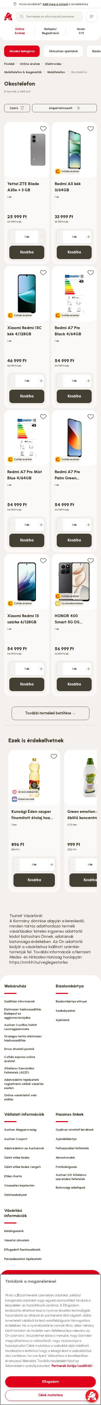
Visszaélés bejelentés (19, 1185)
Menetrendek (65, 1157)
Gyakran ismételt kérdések (74, 1129)
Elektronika (53, 64)
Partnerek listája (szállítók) (72, 1366)
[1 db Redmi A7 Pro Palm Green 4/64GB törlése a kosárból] (60, 524)
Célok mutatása (50, 1395)
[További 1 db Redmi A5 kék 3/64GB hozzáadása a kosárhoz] (88, 236)
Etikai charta (13, 1176)
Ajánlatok (62, 1020)
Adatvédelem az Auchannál (24, 1148)
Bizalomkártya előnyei (71, 1001)
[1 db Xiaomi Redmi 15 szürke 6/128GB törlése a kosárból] (12, 668)
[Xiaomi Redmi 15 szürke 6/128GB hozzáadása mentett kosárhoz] (43, 560)
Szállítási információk (19, 1001)
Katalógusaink (14, 1231)
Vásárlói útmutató (16, 1240)
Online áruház (30, 64)
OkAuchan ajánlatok (63, 51)
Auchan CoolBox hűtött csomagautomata (20, 1027)
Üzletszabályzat (15, 1195)
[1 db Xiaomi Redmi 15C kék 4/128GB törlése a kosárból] (12, 380)
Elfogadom (50, 1382)
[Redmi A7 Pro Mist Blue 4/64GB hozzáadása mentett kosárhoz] (43, 416)
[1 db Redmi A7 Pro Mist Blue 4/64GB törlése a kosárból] (12, 524)
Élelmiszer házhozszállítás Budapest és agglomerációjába (22, 1013)
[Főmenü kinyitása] (91, 16)
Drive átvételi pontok (19, 1049)
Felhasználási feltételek (72, 1148)
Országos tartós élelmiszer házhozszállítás (23, 1038)
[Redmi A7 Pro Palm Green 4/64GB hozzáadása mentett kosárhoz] (91, 416)
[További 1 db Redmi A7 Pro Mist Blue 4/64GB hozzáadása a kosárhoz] (41, 524)
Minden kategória (21, 51)
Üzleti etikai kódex (17, 1157)
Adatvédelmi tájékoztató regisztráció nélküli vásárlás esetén (24, 1084)
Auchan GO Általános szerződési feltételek (71, 1177)
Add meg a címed (55, 4)
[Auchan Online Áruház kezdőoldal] (8, 16)
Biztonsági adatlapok (70, 1187)
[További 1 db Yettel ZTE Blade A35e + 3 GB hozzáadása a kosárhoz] (41, 236)
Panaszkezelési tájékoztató (23, 1259)
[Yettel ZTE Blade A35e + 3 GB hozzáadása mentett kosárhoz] (43, 128)
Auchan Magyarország (20, 1129)
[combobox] (49, 16)
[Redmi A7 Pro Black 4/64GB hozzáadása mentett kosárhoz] (91, 272)
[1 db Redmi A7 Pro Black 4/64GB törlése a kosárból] (60, 380)
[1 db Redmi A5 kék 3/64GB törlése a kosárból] (60, 236)
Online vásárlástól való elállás (20, 1097)
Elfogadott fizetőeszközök (22, 1249)
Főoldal (9, 64)
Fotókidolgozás (66, 1167)
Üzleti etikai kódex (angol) (22, 1167)
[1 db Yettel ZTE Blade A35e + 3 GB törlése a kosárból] (12, 236)
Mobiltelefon (56, 72)
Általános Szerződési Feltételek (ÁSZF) (19, 1070)
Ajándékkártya (66, 1139)
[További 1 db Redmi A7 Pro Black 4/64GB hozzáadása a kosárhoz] (88, 380)
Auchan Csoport (15, 1139)
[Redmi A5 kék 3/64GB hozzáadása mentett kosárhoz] (91, 128)
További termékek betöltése (48, 713)
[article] (26, 193)
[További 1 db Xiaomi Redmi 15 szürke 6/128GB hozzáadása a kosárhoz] (41, 668)
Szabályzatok (65, 1011)
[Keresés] (22, 16)
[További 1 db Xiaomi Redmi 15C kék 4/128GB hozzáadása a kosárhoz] (41, 380)
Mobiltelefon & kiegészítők (23, 72)
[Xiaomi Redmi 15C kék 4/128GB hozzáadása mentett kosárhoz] (43, 272)
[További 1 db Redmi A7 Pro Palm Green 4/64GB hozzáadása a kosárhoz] (88, 524)
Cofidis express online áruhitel (19, 1059)
